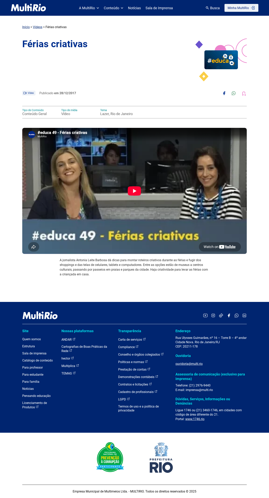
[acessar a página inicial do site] (28, 8)
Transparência (129, 331)
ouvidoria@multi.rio (189, 364)
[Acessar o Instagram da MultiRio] (213, 316)
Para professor (32, 367)
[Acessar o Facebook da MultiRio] (228, 316)
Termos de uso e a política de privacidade (138, 408)
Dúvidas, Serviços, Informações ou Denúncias (202, 401)
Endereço (182, 331)
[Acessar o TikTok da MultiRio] (221, 316)
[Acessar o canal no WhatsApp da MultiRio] (236, 316)
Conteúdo (111, 8)
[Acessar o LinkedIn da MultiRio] (244, 316)
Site (25, 331)
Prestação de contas (132, 369)
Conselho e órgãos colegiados (139, 354)
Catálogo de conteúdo (37, 360)
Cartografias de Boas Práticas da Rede (84, 349)
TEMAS (67, 373)
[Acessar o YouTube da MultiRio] (205, 316)
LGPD (122, 399)
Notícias (134, 8)
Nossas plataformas (77, 331)
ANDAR (66, 339)
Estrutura (28, 346)
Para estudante (32, 374)
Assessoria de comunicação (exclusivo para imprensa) (210, 376)
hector (66, 358)
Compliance (126, 347)
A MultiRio (87, 8)
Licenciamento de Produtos (34, 405)
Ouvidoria (183, 356)
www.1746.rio (194, 419)
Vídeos (37, 27)
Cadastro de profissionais (136, 392)
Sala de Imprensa (159, 8)
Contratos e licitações (133, 384)
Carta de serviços (130, 339)
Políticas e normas (131, 362)
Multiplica (68, 366)
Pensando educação (36, 396)
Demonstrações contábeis (136, 377)
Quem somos (31, 339)
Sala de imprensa (34, 353)
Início (26, 27)
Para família (30, 382)
